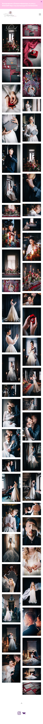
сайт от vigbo (22, 719)
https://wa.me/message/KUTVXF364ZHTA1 (24, 6)
